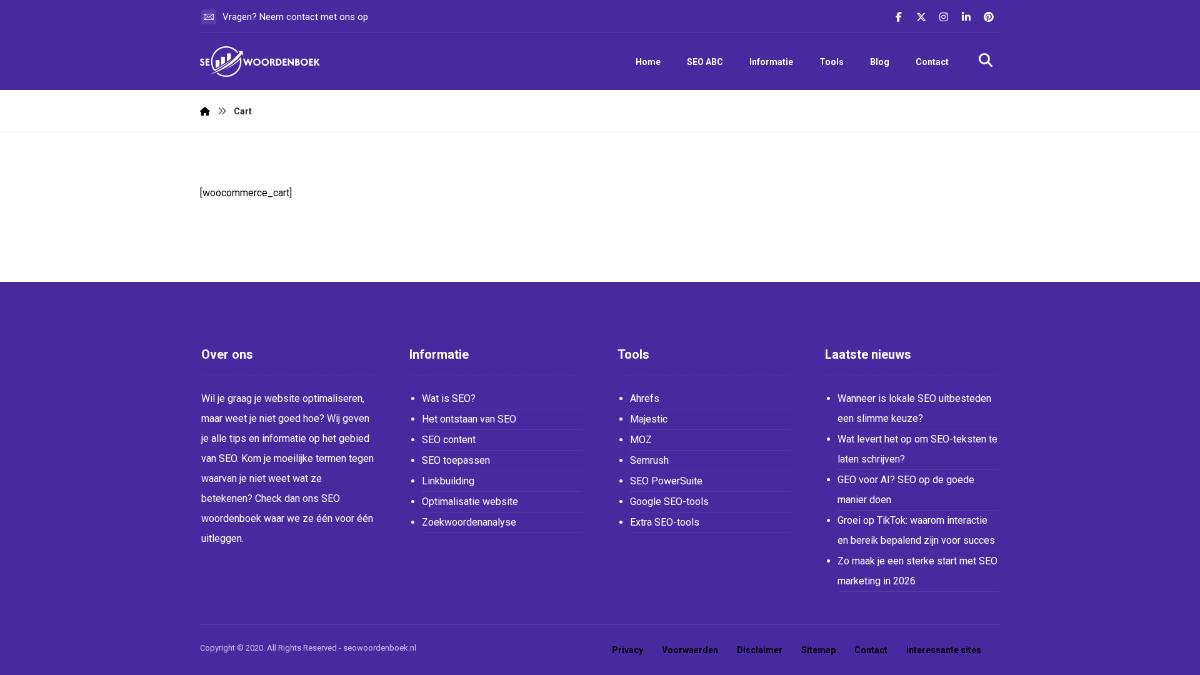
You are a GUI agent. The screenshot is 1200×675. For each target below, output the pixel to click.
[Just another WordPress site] (262, 62)
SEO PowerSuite (666, 481)
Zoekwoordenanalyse (469, 522)
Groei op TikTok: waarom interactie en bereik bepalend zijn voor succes (916, 530)
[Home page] (205, 111)
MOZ (641, 440)
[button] (899, 17)
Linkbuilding (448, 481)
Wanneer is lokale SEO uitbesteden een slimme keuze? (914, 408)
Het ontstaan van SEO (469, 419)
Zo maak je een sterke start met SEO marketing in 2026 (918, 571)
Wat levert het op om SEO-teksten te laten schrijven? (918, 449)
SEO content (449, 440)
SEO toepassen (456, 460)
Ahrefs (644, 398)
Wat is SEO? (449, 398)
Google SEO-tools (669, 502)
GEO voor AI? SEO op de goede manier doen (906, 490)
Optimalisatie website (470, 502)
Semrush (649, 460)
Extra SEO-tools (664, 522)
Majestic (649, 419)
